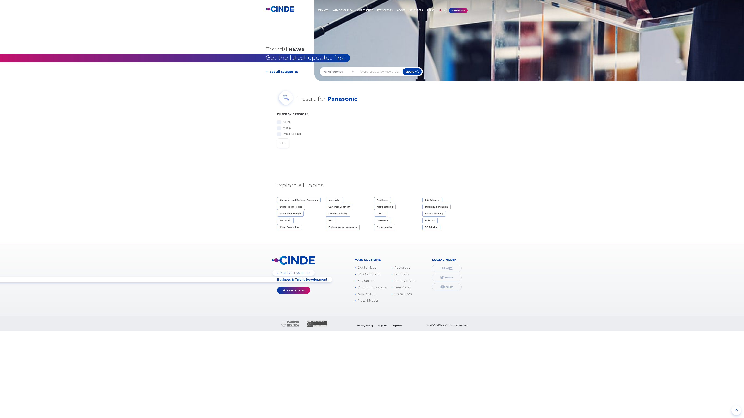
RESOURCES (416, 10)
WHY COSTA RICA (343, 10)
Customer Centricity (339, 207)
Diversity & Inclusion (436, 207)
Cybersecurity (384, 227)
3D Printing (431, 227)
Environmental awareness (342, 227)
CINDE (380, 213)
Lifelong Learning (337, 213)
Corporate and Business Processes (299, 200)
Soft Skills (285, 220)
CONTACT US (458, 10)
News (286, 122)
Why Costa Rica (369, 274)
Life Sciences (432, 200)
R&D (330, 220)
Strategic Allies (405, 280)
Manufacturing (385, 207)
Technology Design (290, 213)
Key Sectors (366, 280)
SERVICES (323, 10)
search (411, 71)
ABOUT (401, 10)
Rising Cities (403, 294)
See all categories (284, 71)
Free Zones (402, 287)
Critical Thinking (434, 213)
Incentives (401, 274)
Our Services (367, 267)
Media (287, 128)
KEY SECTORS (385, 10)
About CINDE (367, 294)
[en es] (442, 10)
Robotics (430, 220)
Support (383, 325)
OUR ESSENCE (365, 10)
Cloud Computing (289, 227)
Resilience (382, 200)
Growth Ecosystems (372, 287)
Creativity (382, 220)
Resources (402, 267)
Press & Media (368, 300)
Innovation (334, 200)
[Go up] (736, 410)
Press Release (292, 134)
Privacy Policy (364, 325)
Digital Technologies (291, 207)
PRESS (430, 10)
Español (397, 325)
